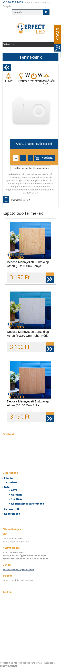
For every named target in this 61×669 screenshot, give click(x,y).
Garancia (17, 494)
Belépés (7, 6)
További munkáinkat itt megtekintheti (31, 168)
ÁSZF (14, 490)
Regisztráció (41, 2)
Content (57, 38)
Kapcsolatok (12, 513)
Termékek (10, 482)
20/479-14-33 (30, 192)
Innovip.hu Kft (8, 665)
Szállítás (16, 499)
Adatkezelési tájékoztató (27, 503)
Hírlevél (29, 2)
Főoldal (9, 478)
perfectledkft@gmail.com (18, 569)
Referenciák (12, 509)
